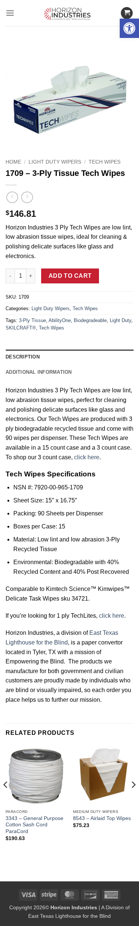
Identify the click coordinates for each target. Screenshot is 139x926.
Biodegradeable (90, 320)
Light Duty (120, 320)
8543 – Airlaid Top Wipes (102, 818)
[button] (129, 28)
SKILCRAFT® (21, 328)
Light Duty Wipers (55, 162)
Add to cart (70, 276)
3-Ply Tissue (32, 320)
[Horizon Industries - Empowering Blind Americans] (69, 13)
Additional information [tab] (39, 372)
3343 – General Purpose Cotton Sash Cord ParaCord (34, 825)
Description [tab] (23, 357)
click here (86, 457)
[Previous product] (27, 197)
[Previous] (5, 799)
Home (13, 162)
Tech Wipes (104, 162)
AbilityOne (60, 320)
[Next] (133, 799)
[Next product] (12, 197)
